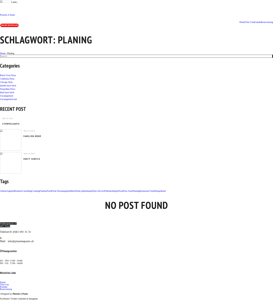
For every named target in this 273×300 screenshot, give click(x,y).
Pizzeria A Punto (7, 15)
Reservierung (6, 289)
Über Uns (4, 284)
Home (3, 53)
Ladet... (14, 2)
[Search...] (272, 56)
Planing (10, 53)
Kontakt (3, 287)
